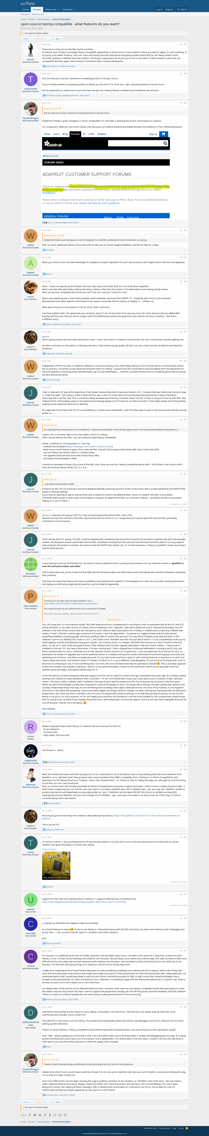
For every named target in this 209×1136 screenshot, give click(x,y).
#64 (185, 558)
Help (174, 1128)
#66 (185, 721)
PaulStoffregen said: (52, 235)
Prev (26, 38)
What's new (50, 9)
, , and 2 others (60, 66)
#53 (185, 103)
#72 (185, 918)
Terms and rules (150, 1128)
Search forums (38, 14)
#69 (185, 810)
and (53, 380)
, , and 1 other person (68, 95)
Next (58, 38)
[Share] (181, 44)
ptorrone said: (50, 596)
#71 (185, 894)
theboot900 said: (51, 108)
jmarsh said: (49, 425)
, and (59, 353)
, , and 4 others (60, 714)
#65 (185, 591)
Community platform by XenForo (104, 1133)
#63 (185, 534)
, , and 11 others (60, 1095)
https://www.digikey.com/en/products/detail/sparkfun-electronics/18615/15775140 (83, 901)
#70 (185, 837)
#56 (185, 281)
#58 (185, 361)
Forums (37, 9)
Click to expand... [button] (114, 619)
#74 (185, 1007)
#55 (185, 257)
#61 (185, 474)
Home (26, 9)
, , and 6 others (63, 222)
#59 (185, 387)
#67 (185, 745)
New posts (25, 14)
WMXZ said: (49, 479)
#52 (185, 73)
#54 (185, 230)
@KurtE (45, 336)
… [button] (48, 38)
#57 (185, 331)
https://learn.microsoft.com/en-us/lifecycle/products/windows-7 (71, 603)
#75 (185, 1054)
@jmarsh (46, 515)
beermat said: (49, 1059)
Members (67, 9)
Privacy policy (164, 1128)
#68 (185, 769)
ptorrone (26, 28)
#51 (185, 44)
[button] (59, 9)
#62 (185, 510)
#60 (185, 419)
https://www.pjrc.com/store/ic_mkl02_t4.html (89, 446)
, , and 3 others (61, 762)
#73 (185, 951)
